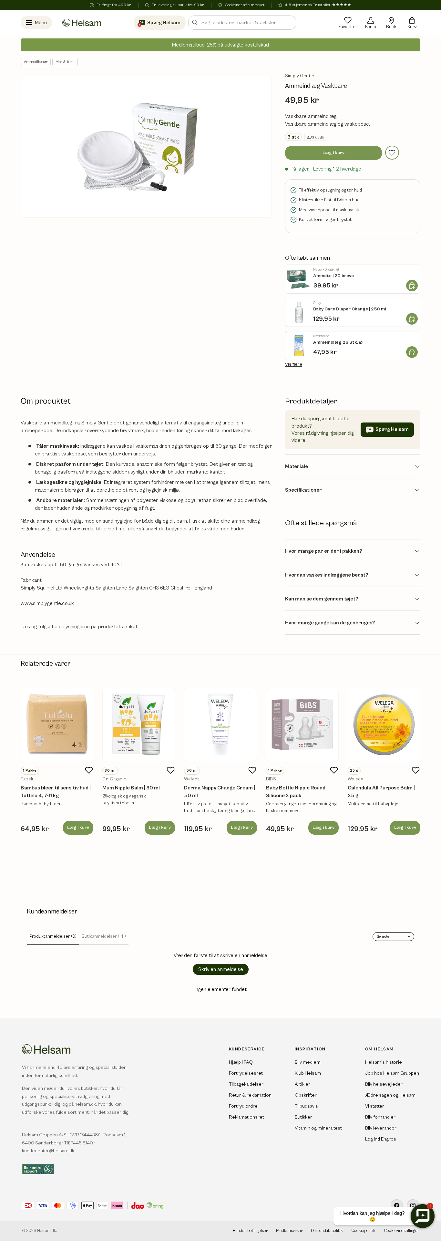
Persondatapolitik (327, 1230)
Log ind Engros (380, 1139)
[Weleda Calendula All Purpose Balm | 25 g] (384, 724)
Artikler (302, 1084)
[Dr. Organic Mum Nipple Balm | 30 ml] (138, 724)
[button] (412, 23)
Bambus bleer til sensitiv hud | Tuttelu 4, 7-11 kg (56, 791)
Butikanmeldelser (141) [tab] (104, 936)
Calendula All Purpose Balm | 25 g (381, 791)
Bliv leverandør (380, 1128)
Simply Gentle (299, 75)
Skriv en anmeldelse (220, 969)
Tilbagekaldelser (246, 1084)
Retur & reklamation (250, 1095)
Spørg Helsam (392, 429)
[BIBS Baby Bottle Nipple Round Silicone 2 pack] (302, 724)
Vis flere (293, 364)
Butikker (303, 1117)
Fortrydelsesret (246, 1073)
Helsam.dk (46, 1230)
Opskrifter (306, 1095)
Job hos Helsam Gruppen (392, 1073)
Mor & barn (65, 62)
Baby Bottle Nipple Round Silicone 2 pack (295, 791)
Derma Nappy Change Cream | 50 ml (219, 791)
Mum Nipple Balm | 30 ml (131, 788)
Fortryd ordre (243, 1106)
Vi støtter (374, 1106)
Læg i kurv (333, 152)
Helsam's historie (383, 1062)
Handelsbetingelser (250, 1230)
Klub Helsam (308, 1073)
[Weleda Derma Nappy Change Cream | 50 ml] (220, 724)
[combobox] (242, 23)
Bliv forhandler (380, 1117)
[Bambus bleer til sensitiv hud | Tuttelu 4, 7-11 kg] (57, 724)
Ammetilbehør (35, 62)
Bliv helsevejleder (384, 1084)
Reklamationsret (246, 1117)
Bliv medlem (308, 1062)
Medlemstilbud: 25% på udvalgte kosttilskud (220, 45)
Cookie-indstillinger (401, 1230)
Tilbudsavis (306, 1106)
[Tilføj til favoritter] (392, 153)
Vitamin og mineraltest (318, 1128)
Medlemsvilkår (289, 1230)
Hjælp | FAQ (241, 1062)
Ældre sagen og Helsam (390, 1095)
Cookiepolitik (363, 1230)
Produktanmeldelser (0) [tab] (53, 936)
